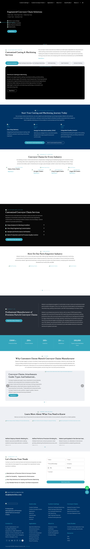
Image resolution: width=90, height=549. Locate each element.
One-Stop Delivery (12, 129)
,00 (77, 340)
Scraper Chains (38, 171)
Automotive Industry (44, 287)
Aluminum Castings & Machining (17, 74)
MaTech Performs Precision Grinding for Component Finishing (44, 439)
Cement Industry (63, 287)
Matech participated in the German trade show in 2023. (71, 439)
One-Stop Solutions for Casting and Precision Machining (22, 479)
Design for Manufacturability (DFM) (45, 130)
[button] (78, 2)
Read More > (41, 58)
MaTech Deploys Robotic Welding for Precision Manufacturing (16, 439)
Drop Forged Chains (58, 171)
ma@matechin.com (15, 495)
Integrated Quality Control (69, 130)
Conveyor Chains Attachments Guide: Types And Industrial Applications (23, 375)
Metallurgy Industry (24, 287)
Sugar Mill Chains (75, 171)
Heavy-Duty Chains (14, 169)
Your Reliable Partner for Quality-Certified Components (22, 482)
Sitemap (27, 546)
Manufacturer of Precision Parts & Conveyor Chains (21, 473)
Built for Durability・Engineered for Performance (20, 476)
